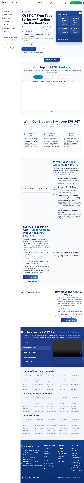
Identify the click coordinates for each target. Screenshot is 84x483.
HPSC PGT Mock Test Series (75, 424)
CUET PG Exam (51, 375)
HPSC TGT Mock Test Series (75, 429)
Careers (46, 451)
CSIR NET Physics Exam (75, 376)
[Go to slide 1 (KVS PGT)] (51, 111)
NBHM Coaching (76, 470)
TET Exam (25, 389)
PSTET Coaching (63, 411)
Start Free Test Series (29, 49)
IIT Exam (60, 451)
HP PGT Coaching (27, 402)
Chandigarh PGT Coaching (27, 407)
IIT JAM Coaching (39, 397)
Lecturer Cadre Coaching (51, 402)
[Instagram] (26, 477)
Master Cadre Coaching (50, 407)
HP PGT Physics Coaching (39, 402)
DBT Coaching (75, 463)
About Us (47, 448)
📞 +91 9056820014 (31, 282)
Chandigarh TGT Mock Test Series (63, 429)
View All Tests (42, 49)
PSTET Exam (62, 389)
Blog (45, 456)
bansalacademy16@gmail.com (32, 466)
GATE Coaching (63, 397)
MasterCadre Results (63, 77)
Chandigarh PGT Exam (27, 385)
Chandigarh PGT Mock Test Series (27, 429)
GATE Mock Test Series (63, 420)
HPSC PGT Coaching (73, 402)
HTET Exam (38, 389)
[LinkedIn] (34, 477)
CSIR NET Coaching (25, 398)
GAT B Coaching (76, 458)
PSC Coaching (75, 460)
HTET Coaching (39, 411)
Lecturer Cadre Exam (51, 380)
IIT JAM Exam (38, 375)
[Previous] (23, 95)
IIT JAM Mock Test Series (39, 420)
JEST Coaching (75, 468)
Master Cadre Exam (50, 385)
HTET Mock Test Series (39, 434)
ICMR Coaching (76, 465)
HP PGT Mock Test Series (27, 424)
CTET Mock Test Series (75, 434)
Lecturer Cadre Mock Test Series (51, 424)
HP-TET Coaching (51, 411)
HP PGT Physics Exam (39, 380)
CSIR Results (38, 77)
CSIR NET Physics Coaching (75, 398)
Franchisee (47, 454)
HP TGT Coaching (39, 406)
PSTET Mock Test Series (63, 434)
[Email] (38, 477)
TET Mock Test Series (26, 434)
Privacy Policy (48, 463)
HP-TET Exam (50, 389)
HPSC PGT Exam (75, 380)
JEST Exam (61, 461)
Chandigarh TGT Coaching (63, 407)
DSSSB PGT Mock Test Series (63, 424)
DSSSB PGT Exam (63, 380)
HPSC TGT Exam (75, 384)
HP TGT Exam (38, 384)
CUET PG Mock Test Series (51, 420)
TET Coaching (26, 411)
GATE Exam (62, 375)
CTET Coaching (75, 411)
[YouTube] (30, 477)
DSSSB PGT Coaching (62, 402)
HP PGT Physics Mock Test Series (39, 424)
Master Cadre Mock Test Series (51, 429)
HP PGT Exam (26, 380)
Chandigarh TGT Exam (63, 385)
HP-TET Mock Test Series (51, 434)
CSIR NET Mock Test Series (27, 420)
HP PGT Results (49, 77)
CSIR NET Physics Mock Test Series (75, 420)
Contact (46, 468)
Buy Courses (77, 3)
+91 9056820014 (28, 464)
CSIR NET (60, 448)
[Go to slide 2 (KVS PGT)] (52, 111)
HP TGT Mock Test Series (39, 429)
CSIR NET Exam (27, 375)
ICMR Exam (61, 459)
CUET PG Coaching (49, 398)
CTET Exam (74, 389)
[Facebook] (22, 477)
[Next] (80, 95)
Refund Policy (48, 466)
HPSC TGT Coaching (73, 407)
